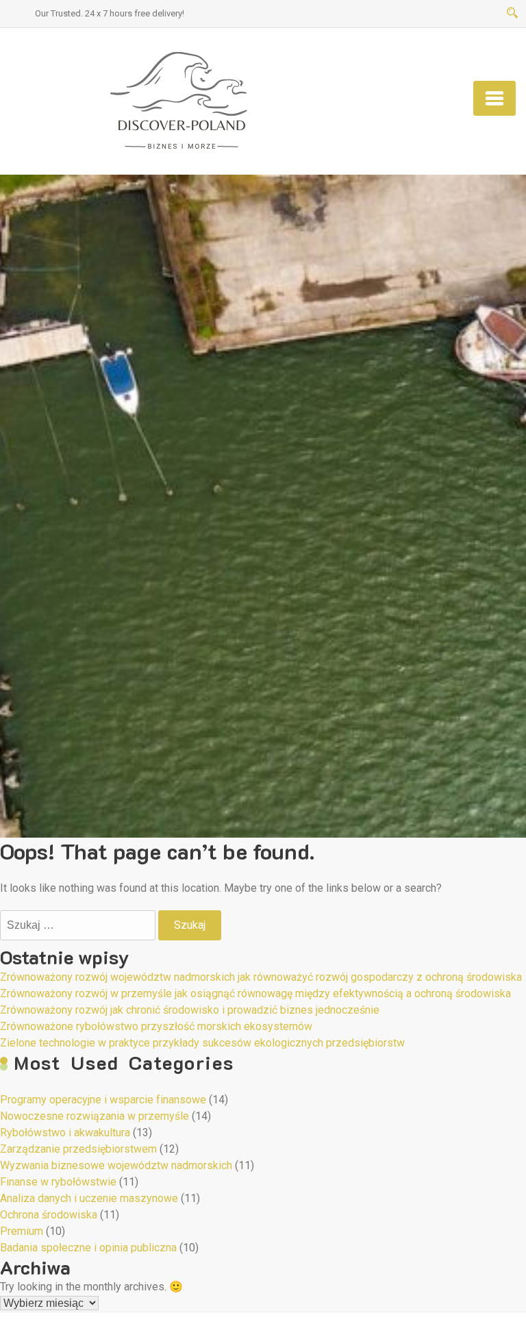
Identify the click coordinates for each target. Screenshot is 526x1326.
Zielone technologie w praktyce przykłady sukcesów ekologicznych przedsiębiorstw (202, 1042)
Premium (21, 1231)
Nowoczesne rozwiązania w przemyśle (94, 1116)
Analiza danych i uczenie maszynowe (89, 1198)
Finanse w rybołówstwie (58, 1181)
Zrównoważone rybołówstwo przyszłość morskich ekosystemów (156, 1026)
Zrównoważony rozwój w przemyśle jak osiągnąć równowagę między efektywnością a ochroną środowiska (255, 993)
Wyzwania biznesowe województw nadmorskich (116, 1165)
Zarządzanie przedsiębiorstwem (78, 1148)
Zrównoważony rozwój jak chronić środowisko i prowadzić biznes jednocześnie (189, 1009)
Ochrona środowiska (48, 1214)
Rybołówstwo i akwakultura (65, 1132)
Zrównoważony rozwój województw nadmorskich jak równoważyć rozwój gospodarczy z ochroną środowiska (261, 977)
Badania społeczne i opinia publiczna (88, 1247)
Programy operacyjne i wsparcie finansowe (103, 1099)
